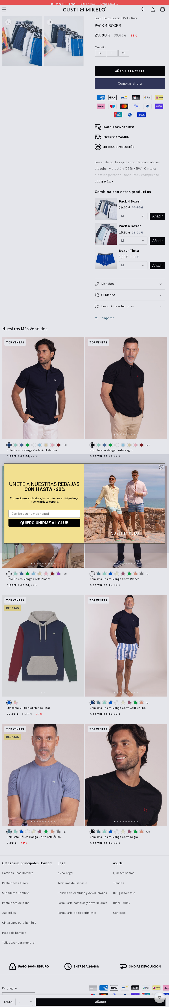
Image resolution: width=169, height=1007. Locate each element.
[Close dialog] (161, 467)
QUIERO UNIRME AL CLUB (44, 522)
